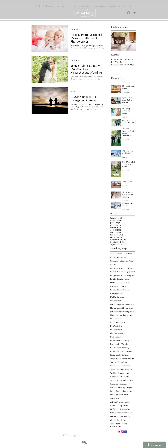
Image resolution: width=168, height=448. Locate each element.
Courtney (114, 265)
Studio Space (115, 359)
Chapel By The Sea (118, 257)
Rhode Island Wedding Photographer (122, 351)
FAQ (129, 275)
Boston (119, 254)
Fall (133, 275)
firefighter (114, 409)
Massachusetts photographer (122, 315)
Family (113, 279)
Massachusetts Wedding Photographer (122, 312)
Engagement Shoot (118, 275)
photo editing (124, 416)
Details (113, 272)
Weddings (114, 377)
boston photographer (119, 395)
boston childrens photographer (122, 387)
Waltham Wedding (124, 369)
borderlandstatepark (118, 384)
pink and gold (116, 420)
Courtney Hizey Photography (122, 268)
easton (112, 406)
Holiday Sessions (117, 297)
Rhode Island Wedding (119, 348)
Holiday (123, 286)
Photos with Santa (117, 333)
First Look (114, 283)
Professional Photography (121, 340)
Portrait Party (115, 337)
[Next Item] (133, 41)
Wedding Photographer (119, 373)
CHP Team (128, 254)
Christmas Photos (127, 261)
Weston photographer (119, 380)
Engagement (129, 272)
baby (132, 380)
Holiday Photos (116, 294)
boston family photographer (122, 391)
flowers (113, 413)
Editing (120, 272)
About (112, 254)
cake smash (114, 398)
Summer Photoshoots (119, 362)
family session (122, 406)
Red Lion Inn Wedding (119, 344)
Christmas (114, 261)
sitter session (115, 424)
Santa (112, 355)
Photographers (116, 330)
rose (124, 420)
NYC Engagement (117, 322)
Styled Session (128, 359)
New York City (116, 326)
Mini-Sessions (116, 319)
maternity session (124, 413)
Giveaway (114, 286)
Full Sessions (125, 283)
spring (124, 424)
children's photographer (120, 402)
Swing (128, 366)
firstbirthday (125, 409)
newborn (114, 416)
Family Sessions (123, 279)
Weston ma (124, 377)
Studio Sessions (122, 355)
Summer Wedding (117, 366)
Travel (113, 369)
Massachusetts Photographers (122, 308)
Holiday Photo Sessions (119, 290)
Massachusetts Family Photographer (122, 304)
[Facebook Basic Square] (125, 431)
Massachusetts (116, 301)
